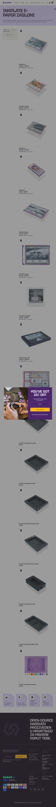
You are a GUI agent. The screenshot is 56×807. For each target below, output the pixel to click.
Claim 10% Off (40, 409)
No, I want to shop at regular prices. (40, 414)
